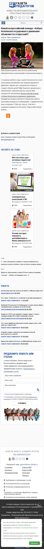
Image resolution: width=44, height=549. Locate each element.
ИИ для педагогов (6, 293)
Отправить (22, 403)
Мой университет (17, 202)
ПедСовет (26, 473)
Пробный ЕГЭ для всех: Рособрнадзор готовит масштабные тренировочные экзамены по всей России (22, 306)
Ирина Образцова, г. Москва (19, 162)
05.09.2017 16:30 (4, 39)
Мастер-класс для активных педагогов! (21, 158)
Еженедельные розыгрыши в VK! (19, 198)
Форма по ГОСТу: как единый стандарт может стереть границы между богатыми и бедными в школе (20, 315)
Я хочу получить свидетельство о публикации (18, 394)
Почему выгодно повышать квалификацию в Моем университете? (21, 237)
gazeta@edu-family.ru (29, 464)
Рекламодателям (11, 473)
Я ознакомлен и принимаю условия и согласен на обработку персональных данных (21, 398)
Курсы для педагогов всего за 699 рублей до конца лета (21, 341)
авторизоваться (7, 140)
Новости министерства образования (12, 309)
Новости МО (27, 470)
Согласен (34, 543)
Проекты (25, 476)
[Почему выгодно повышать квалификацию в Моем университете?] (22, 227)
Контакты (8, 470)
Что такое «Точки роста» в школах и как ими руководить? (21, 298)
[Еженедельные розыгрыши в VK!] (22, 191)
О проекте (8, 467)
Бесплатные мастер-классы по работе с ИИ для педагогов (22, 291)
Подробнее (27, 169)
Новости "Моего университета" (11, 37)
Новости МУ (27, 467)
